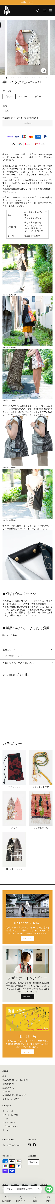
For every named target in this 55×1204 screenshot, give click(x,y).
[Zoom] (43, 70)
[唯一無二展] (27, 1019)
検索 (4, 1076)
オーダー (6, 1130)
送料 (8, 118)
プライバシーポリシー (12, 1099)
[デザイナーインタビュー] (27, 961)
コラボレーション (10, 1126)
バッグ (5, 1118)
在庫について (27, 2)
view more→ (27, 938)
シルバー (36, 96)
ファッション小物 (10, 1114)
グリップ (6, 91)
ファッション (8, 1111)
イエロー (23, 96)
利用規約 (6, 1091)
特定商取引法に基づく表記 (14, 1095)
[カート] (44, 10)
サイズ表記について (12, 656)
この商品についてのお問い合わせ (19, 663)
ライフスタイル (9, 1122)
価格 (4, 106)
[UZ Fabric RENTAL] (27, 906)
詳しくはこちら (9, 635)
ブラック (9, 96)
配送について (9, 649)
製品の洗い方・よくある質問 (15, 1080)
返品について (8, 1087)
